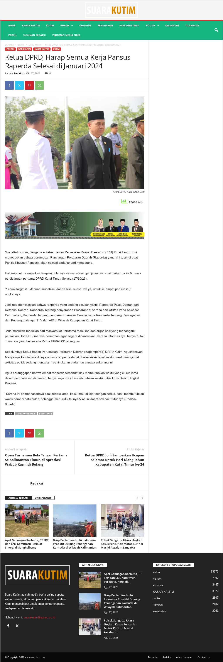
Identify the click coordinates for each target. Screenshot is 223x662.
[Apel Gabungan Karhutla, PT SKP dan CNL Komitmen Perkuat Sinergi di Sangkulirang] (27, 520)
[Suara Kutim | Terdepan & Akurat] (111, 10)
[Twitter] (19, 85)
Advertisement (184, 657)
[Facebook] (9, 85)
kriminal (158, 604)
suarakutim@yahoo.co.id (39, 617)
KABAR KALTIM (31, 25)
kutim (50, 25)
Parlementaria (129, 25)
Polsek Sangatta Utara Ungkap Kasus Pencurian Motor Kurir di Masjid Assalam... (120, 626)
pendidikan (105, 25)
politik (150, 25)
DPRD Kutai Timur (26, 413)
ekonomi (85, 25)
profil (12, 35)
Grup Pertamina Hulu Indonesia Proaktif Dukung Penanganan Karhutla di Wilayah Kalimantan (74, 543)
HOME (11, 25)
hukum (64, 25)
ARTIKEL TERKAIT (18, 497)
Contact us (203, 657)
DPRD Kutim (35, 44)
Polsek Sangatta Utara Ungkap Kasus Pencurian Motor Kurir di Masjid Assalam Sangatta (122, 543)
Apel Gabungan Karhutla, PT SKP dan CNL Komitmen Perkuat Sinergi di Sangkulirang (27, 543)
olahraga (192, 25)
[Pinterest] (29, 85)
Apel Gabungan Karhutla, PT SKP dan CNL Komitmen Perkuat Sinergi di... (123, 578)
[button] (216, 30)
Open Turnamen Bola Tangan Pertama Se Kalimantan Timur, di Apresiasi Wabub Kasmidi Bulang (36, 459)
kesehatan (172, 25)
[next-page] (142, 498)
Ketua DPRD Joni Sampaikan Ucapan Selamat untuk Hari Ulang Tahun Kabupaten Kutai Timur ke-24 (114, 459)
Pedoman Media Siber (66, 35)
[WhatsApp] (39, 85)
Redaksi (18, 73)
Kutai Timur (45, 413)
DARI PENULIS (43, 497)
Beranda (9, 44)
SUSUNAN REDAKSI (34, 35)
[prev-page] (137, 498)
